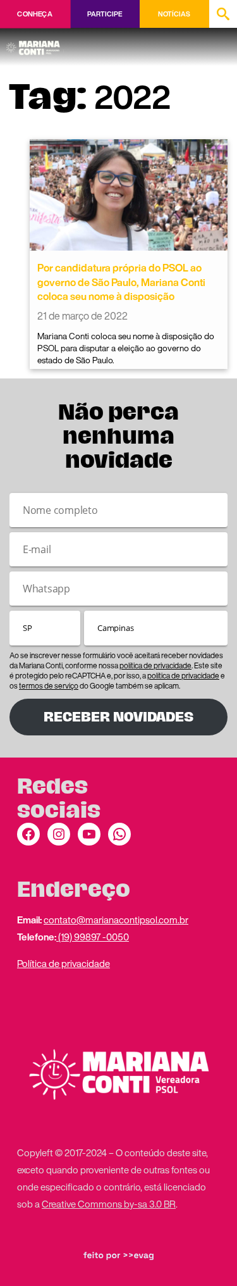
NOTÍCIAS (174, 14)
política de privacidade (155, 665)
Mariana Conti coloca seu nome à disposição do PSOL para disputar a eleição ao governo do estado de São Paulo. (125, 348)
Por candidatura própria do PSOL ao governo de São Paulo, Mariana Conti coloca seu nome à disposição (121, 282)
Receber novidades (118, 717)
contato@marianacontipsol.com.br (116, 920)
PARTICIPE (104, 14)
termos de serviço (48, 685)
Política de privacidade (63, 963)
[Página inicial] (35, 43)
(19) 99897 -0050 (92, 937)
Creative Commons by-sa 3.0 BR (109, 1204)
